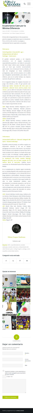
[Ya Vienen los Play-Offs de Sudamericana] (23, 323)
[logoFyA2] (13, 3)
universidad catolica (13, 251)
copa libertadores (15, 245)
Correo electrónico (28, 361)
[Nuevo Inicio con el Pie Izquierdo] (23, 309)
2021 (9, 245)
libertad (7, 249)
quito (11, 249)
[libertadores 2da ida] (16, 18)
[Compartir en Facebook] (6, 260)
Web (26, 365)
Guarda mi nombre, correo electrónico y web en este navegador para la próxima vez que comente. (15, 373)
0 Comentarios (14, 31)
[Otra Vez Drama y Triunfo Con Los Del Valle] (9, 309)
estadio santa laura (13, 247)
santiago (24, 249)
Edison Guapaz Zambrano (18, 33)
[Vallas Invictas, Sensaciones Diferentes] (9, 323)
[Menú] (28, 3)
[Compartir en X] (13, 260)
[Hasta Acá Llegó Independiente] (23, 281)
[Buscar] (23, 3)
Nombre (27, 354)
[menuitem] (23, 3)
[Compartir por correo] (27, 260)
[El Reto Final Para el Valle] (23, 295)
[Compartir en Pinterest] (20, 260)
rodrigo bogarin (17, 249)
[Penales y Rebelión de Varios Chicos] (9, 295)
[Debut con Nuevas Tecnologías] (9, 281)
